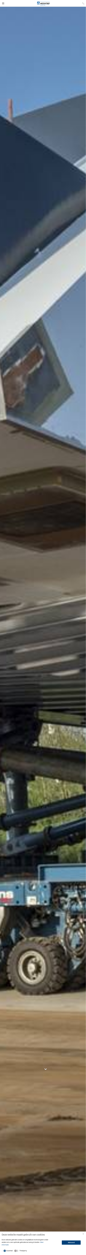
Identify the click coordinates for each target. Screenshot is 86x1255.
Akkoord (71, 1243)
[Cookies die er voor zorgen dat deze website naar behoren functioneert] (3, 1251)
